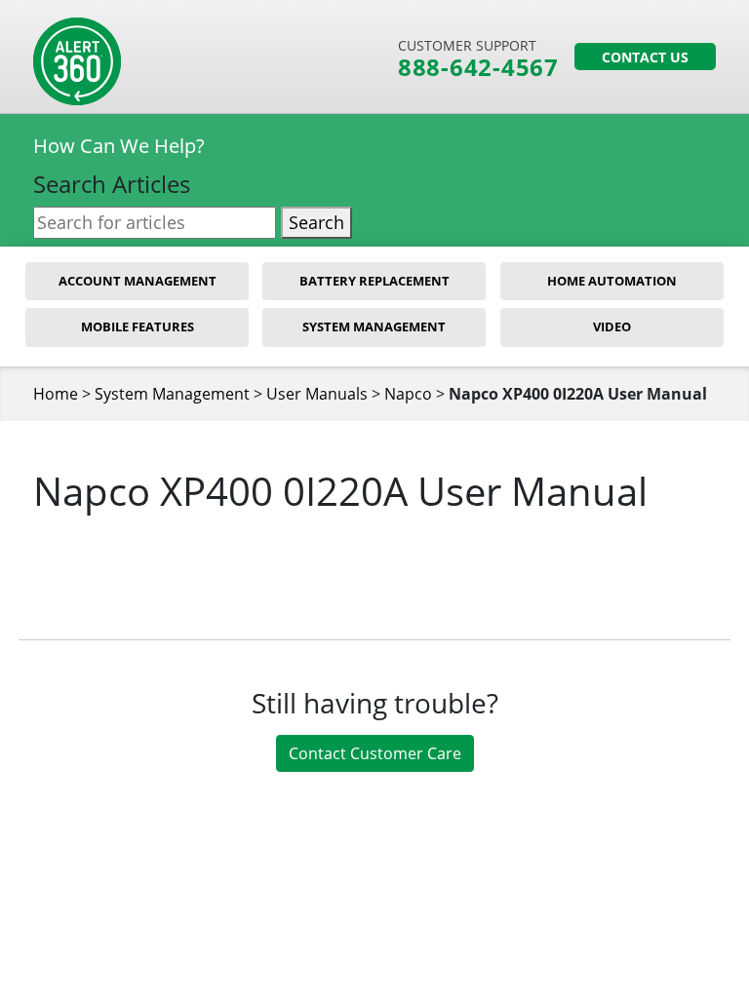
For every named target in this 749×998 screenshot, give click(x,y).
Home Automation (612, 280)
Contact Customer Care (375, 753)
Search (316, 222)
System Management (374, 326)
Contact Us (645, 57)
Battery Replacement (374, 280)
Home (55, 393)
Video (612, 326)
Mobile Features (137, 326)
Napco (408, 393)
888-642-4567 (478, 67)
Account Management (138, 280)
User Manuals (317, 393)
